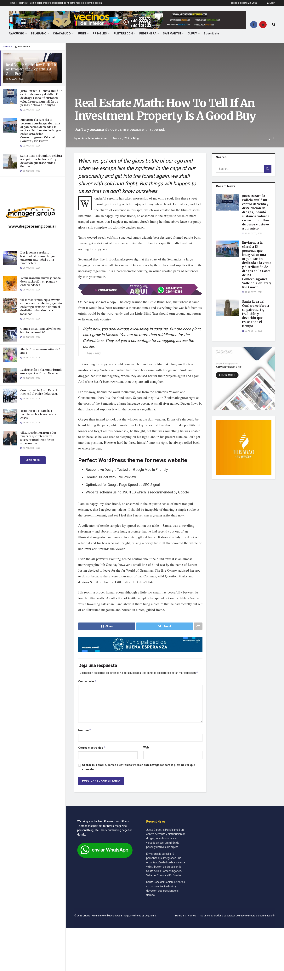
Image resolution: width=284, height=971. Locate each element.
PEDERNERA (147, 33)
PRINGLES (100, 33)
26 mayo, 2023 (121, 138)
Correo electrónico (92, 748)
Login (272, 3)
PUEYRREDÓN (123, 33)
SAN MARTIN (172, 33)
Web (146, 748)
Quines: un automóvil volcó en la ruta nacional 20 (40, 330)
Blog (136, 138)
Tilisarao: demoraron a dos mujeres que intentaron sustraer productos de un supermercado (38, 438)
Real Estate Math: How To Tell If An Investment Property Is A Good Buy (31, 69)
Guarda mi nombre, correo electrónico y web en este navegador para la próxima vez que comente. (138, 767)
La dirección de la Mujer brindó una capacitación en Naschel (41, 371)
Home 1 (13, 3)
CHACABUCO (62, 33)
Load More (33, 460)
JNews (86, 915)
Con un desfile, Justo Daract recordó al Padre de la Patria (39, 392)
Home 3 (23, 3)
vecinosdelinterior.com (92, 138)
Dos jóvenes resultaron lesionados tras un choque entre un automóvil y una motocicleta (37, 258)
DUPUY (192, 33)
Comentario (87, 681)
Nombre (84, 730)
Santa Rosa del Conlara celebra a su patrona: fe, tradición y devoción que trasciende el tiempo (41, 161)
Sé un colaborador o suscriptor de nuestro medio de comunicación (66, 3)
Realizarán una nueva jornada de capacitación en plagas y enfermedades (40, 281)
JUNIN (81, 33)
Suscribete (211, 33)
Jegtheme (150, 915)
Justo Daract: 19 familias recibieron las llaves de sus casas (38, 414)
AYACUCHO (16, 33)
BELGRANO (38, 33)
